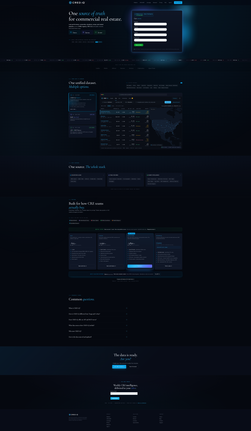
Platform (135, 2)
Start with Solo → (83, 266)
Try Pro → (140, 266)
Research (155, 2)
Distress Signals (95, 220)
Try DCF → (157, 274)
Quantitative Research (75, 223)
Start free (73, 109)
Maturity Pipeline (74, 220)
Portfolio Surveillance (106, 220)
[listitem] (74, 32)
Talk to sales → (168, 266)
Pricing (160, 2)
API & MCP (142, 2)
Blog (160, 418)
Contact (161, 420)
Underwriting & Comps (84, 220)
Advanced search (176, 102)
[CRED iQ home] (77, 2)
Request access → (151, 229)
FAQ (165, 2)
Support (161, 422)
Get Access (178, 2)
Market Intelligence (116, 220)
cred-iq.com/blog (142, 403)
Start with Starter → (111, 266)
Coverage (149, 2)
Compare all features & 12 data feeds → (125, 279)
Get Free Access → (119, 366)
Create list (168, 102)
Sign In (170, 2)
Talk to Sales (133, 366)
